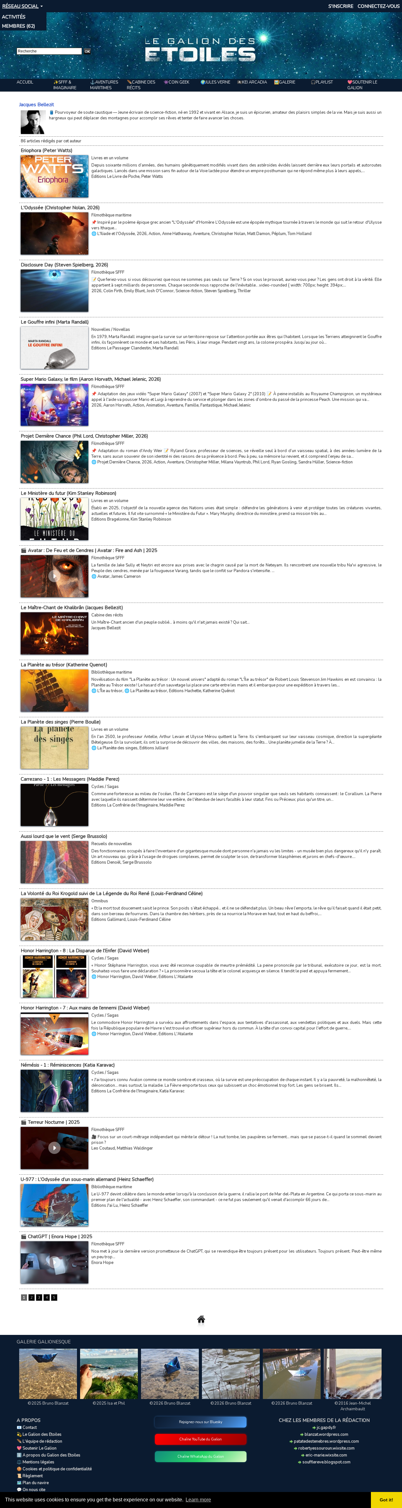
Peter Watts (152, 176)
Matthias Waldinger (135, 1148)
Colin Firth (112, 291)
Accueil (25, 82)
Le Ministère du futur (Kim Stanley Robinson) (69, 493)
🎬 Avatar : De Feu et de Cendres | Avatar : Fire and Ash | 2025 (89, 550)
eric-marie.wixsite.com (326, 1455)
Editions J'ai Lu (104, 1205)
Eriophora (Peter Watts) (47, 150)
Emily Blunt (134, 291)
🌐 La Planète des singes (114, 748)
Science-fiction (189, 291)
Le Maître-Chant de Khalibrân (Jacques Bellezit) (72, 607)
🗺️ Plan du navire (33, 1483)
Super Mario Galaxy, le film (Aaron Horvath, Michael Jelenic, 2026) (91, 379)
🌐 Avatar (100, 576)
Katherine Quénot (219, 691)
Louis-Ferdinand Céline (149, 919)
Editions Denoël (106, 862)
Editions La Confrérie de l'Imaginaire (124, 805)
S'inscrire (341, 6)
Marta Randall (166, 348)
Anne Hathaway (176, 234)
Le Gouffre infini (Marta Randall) (55, 322)
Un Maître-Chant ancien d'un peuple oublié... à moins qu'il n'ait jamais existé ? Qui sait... (170, 622)
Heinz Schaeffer (134, 1205)
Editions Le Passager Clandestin (121, 348)
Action (154, 234)
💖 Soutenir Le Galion (37, 1448)
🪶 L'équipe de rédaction (39, 1441)
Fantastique (211, 405)
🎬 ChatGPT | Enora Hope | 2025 (56, 1236)
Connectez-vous (379, 6)
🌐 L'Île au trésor (106, 691)
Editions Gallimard (108, 919)
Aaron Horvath (117, 405)
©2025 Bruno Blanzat (48, 1403)
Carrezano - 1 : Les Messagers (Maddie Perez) (70, 779)
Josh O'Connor (160, 291)
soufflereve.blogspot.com (326, 1462)
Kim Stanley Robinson (151, 519)
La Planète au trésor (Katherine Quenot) (64, 665)
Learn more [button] (198, 1499)
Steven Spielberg (220, 291)
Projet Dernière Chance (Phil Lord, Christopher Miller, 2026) (84, 436)
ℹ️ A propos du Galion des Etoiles (48, 1455)
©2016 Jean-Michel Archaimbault (352, 1406)
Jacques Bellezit (106, 628)
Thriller (244, 291)
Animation (155, 405)
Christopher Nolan (228, 234)
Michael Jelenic (237, 405)
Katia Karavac (172, 1091)
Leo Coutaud (103, 1148)
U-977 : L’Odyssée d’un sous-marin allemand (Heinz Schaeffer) (87, 1179)
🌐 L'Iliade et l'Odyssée (113, 234)
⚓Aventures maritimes (104, 85)
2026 (142, 234)
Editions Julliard (153, 748)
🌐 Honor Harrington (110, 977)
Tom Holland (300, 234)
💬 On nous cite (31, 1490)
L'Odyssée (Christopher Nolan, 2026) (60, 208)
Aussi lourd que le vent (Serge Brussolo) (64, 836)
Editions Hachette (185, 691)
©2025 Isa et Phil (109, 1403)
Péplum (279, 234)
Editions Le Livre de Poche (115, 176)
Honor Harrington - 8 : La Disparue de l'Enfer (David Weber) (85, 951)
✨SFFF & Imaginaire (64, 85)
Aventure (201, 234)
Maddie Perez (172, 805)
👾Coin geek (176, 82)
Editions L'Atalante (176, 977)
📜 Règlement (30, 1476)
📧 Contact (27, 1427)
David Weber (144, 977)
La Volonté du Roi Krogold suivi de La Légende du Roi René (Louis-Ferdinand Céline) (112, 893)
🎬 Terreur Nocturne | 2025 (50, 1122)
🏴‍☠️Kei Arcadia (252, 82)
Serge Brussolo (137, 862)
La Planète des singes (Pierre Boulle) (61, 722)
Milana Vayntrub (236, 462)
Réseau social (20, 6)
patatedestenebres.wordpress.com (326, 1441)
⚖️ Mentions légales (35, 1462)
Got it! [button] (386, 1499)
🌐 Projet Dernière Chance (115, 462)
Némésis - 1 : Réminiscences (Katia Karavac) (68, 1065)
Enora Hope (102, 1262)
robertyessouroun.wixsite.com (326, 1448)
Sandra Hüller (311, 462)
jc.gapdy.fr (326, 1427)
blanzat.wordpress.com (326, 1434)
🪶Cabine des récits (141, 85)
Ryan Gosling (283, 462)
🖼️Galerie (284, 82)
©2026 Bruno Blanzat (169, 1403)
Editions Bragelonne (110, 519)
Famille (191, 405)
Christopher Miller (202, 462)
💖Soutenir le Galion (362, 85)
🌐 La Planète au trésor (145, 691)
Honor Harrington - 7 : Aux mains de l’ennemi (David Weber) (85, 1008)
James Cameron (126, 576)
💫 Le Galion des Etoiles (39, 1434)
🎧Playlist (322, 82)
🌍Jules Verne (215, 82)
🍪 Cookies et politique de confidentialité (54, 1469)
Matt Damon (258, 234)
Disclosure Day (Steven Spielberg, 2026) (64, 265)
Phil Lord (261, 462)
